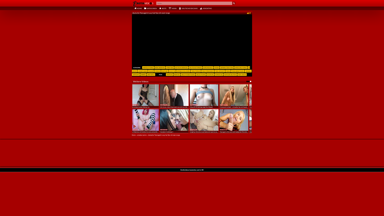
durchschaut (208, 67)
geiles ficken (200, 74)
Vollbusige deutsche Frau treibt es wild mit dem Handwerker (182, 132)
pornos (157, 71)
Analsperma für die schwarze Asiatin (174, 107)
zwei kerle (150, 74)
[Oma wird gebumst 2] (147, 95)
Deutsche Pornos (195, 67)
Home (134, 135)
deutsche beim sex (181, 67)
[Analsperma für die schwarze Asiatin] (177, 95)
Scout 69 (172, 71)
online (151, 71)
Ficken (216, 67)
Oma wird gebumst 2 (139, 107)
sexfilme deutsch (230, 74)
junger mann (142, 71)
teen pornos (196, 71)
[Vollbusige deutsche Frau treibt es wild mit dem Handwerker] (177, 120)
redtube (165, 71)
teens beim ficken (238, 71)
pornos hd (218, 74)
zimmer (143, 74)
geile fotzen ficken (188, 74)
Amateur (169, 74)
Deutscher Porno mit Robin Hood (233, 107)
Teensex (248, 71)
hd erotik (210, 74)
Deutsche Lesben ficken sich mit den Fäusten (147, 132)
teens (228, 71)
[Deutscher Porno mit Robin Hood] (236, 95)
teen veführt (219, 71)
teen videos (242, 74)
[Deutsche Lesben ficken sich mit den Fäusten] (147, 120)
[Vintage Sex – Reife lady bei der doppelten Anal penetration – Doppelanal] (206, 95)
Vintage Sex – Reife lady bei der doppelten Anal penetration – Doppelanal (215, 107)
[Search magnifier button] (234, 3)
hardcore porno (240, 67)
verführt (136, 74)
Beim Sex (177, 74)
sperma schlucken (183, 71)
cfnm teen (169, 67)
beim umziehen (160, 67)
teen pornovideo (207, 71)
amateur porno (148, 67)
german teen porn (226, 67)
